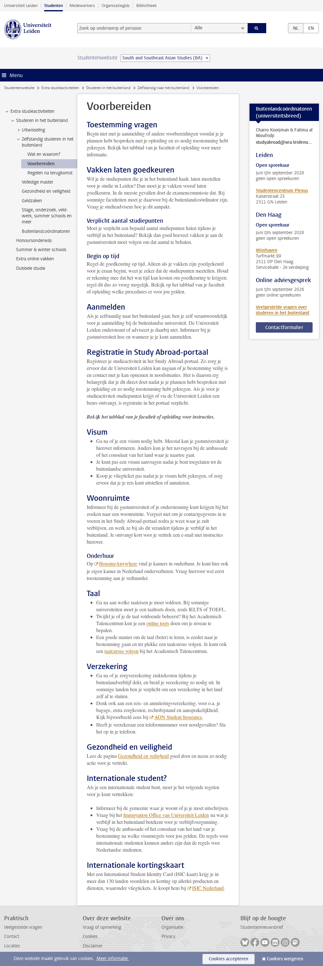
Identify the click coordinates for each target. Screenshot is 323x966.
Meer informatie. (113, 959)
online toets (157, 623)
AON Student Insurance (178, 717)
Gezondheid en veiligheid (143, 755)
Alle (199, 28)
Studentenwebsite (19, 87)
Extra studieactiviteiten (60, 87)
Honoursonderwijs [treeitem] (34, 241)
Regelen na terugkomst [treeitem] (50, 173)
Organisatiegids (116, 5)
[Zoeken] (257, 28)
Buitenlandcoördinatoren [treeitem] (46, 231)
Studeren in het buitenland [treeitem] (42, 121)
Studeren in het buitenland (108, 87)
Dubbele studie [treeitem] (30, 268)
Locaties (12, 946)
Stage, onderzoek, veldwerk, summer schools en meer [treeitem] (47, 216)
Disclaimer (93, 946)
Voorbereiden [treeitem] (41, 164)
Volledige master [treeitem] (37, 182)
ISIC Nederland (208, 887)
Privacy (168, 936)
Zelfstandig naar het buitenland (163, 87)
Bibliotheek (146, 5)
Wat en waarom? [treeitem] (43, 154)
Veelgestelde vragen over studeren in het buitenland (282, 310)
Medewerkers (82, 5)
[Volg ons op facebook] (254, 942)
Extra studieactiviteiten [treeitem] (32, 111)
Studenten (53, 5)
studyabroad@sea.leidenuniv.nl (284, 142)
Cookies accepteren (228, 959)
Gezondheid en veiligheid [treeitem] (46, 191)
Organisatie (172, 927)
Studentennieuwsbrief (261, 927)
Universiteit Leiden (21, 5)
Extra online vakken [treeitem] (35, 259)
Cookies (90, 936)
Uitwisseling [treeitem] (33, 130)
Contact (11, 936)
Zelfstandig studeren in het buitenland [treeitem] (47, 142)
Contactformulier (284, 327)
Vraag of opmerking (102, 927)
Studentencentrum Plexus (282, 191)
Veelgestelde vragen (23, 927)
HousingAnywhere (118, 563)
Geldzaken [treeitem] (32, 201)
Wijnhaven (266, 250)
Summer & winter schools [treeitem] (41, 250)
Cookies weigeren (285, 959)
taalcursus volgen (121, 651)
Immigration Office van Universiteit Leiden (166, 815)
